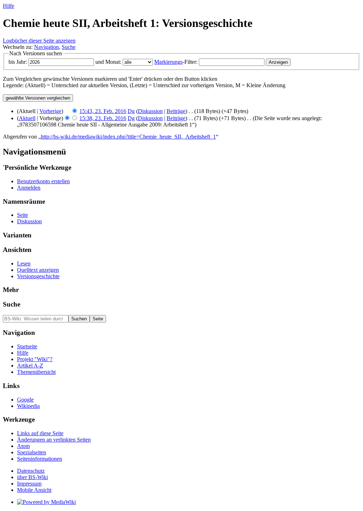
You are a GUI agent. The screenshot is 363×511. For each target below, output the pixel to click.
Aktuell (27, 118)
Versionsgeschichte (38, 276)
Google (25, 400)
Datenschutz (31, 471)
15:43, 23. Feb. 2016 (102, 111)
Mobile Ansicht (34, 490)
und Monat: (108, 62)
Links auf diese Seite (40, 433)
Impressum (29, 484)
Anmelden (28, 188)
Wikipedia (28, 406)
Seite (22, 215)
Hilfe (8, 6)
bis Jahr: (18, 62)
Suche (69, 47)
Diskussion (150, 111)
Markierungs (168, 62)
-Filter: (175, 62)
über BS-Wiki (32, 477)
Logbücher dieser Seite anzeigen (39, 41)
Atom (23, 446)
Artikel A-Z (30, 366)
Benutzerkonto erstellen (43, 181)
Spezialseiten (31, 452)
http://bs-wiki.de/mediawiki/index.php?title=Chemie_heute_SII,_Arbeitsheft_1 (128, 137)
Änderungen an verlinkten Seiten (54, 440)
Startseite (27, 346)
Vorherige (50, 111)
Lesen (23, 263)
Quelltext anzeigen (38, 270)
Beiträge (176, 111)
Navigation (46, 47)
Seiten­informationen (39, 459)
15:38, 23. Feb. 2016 (102, 118)
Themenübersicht (36, 372)
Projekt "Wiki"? (34, 359)
